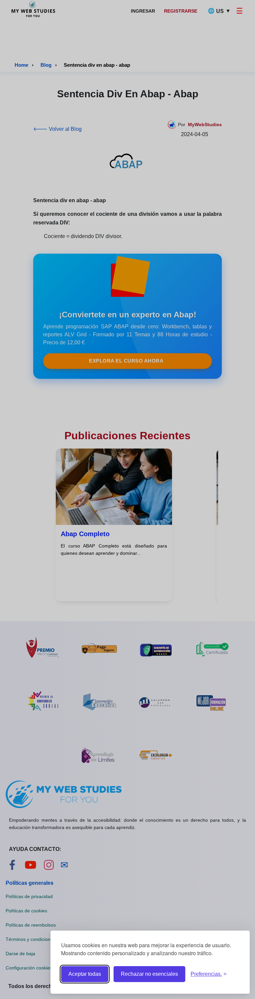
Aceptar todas (84, 974)
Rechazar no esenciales (149, 974)
